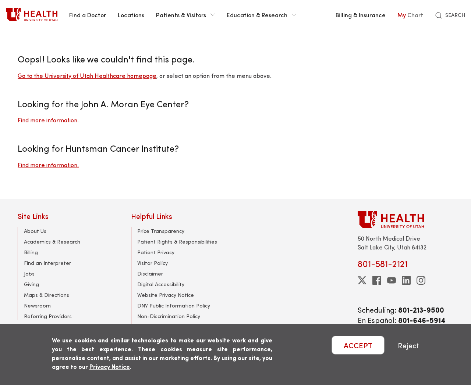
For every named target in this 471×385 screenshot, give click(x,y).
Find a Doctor (87, 15)
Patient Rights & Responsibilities (177, 241)
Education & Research (257, 15)
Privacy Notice (109, 366)
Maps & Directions (46, 294)
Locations (131, 15)
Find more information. (48, 120)
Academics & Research (52, 241)
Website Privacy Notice (165, 294)
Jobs (29, 273)
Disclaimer (150, 273)
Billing (31, 252)
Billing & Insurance (361, 15)
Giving (31, 284)
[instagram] (421, 280)
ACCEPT (358, 345)
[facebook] (376, 280)
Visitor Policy (152, 262)
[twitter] (362, 280)
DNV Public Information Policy (173, 305)
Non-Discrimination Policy (168, 316)
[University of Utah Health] (31, 14)
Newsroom (37, 305)
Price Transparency (160, 230)
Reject (408, 345)
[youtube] (391, 280)
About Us (35, 230)
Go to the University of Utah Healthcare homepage (87, 75)
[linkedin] (406, 280)
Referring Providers (48, 316)
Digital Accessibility (160, 284)
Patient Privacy (155, 252)
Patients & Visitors (181, 15)
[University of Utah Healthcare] (405, 219)
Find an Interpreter (47, 262)
